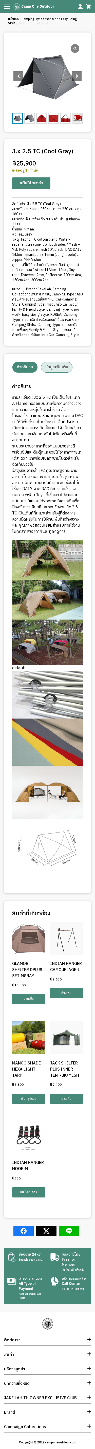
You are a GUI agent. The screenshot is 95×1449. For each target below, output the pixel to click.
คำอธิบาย (25, 367)
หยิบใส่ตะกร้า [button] (28, 1192)
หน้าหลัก (13, 19)
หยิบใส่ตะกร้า (31, 183)
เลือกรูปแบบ (28, 1098)
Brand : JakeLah (38, 289)
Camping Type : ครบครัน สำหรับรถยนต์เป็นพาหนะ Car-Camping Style (47, 299)
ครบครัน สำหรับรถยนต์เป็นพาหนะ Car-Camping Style (45, 332)
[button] (77, 76)
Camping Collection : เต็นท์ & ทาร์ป (39, 291)
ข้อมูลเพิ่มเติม (56, 367)
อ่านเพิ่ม (29, 998)
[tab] (24, 367)
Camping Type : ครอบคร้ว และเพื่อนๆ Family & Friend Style (45, 307)
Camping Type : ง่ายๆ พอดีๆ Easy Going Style (42, 21)
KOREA (55, 315)
